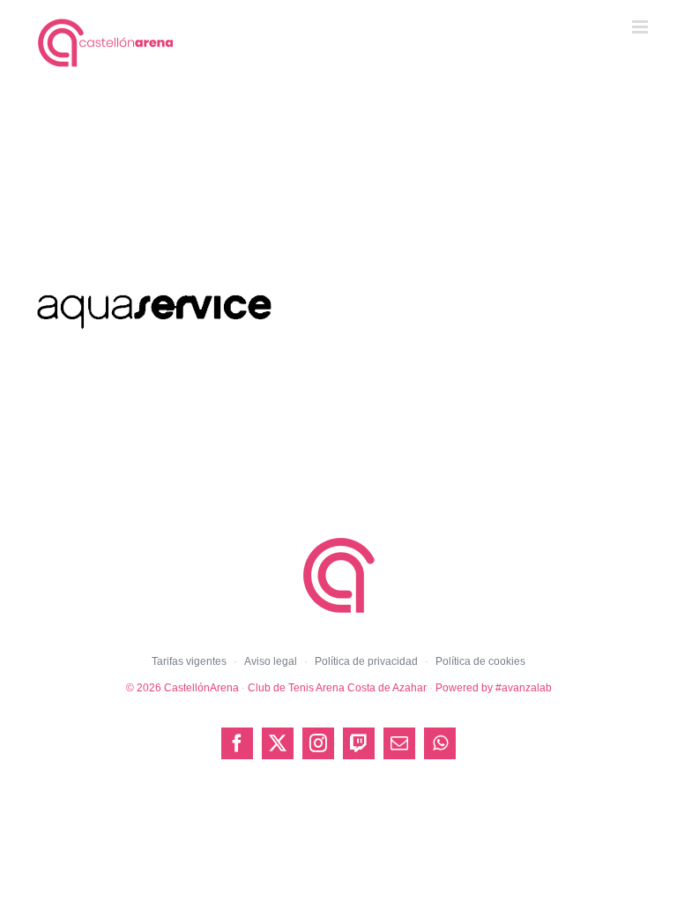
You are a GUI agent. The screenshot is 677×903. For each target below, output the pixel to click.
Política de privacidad (366, 661)
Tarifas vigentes (189, 661)
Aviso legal (270, 661)
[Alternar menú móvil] (641, 27)
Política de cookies (480, 661)
